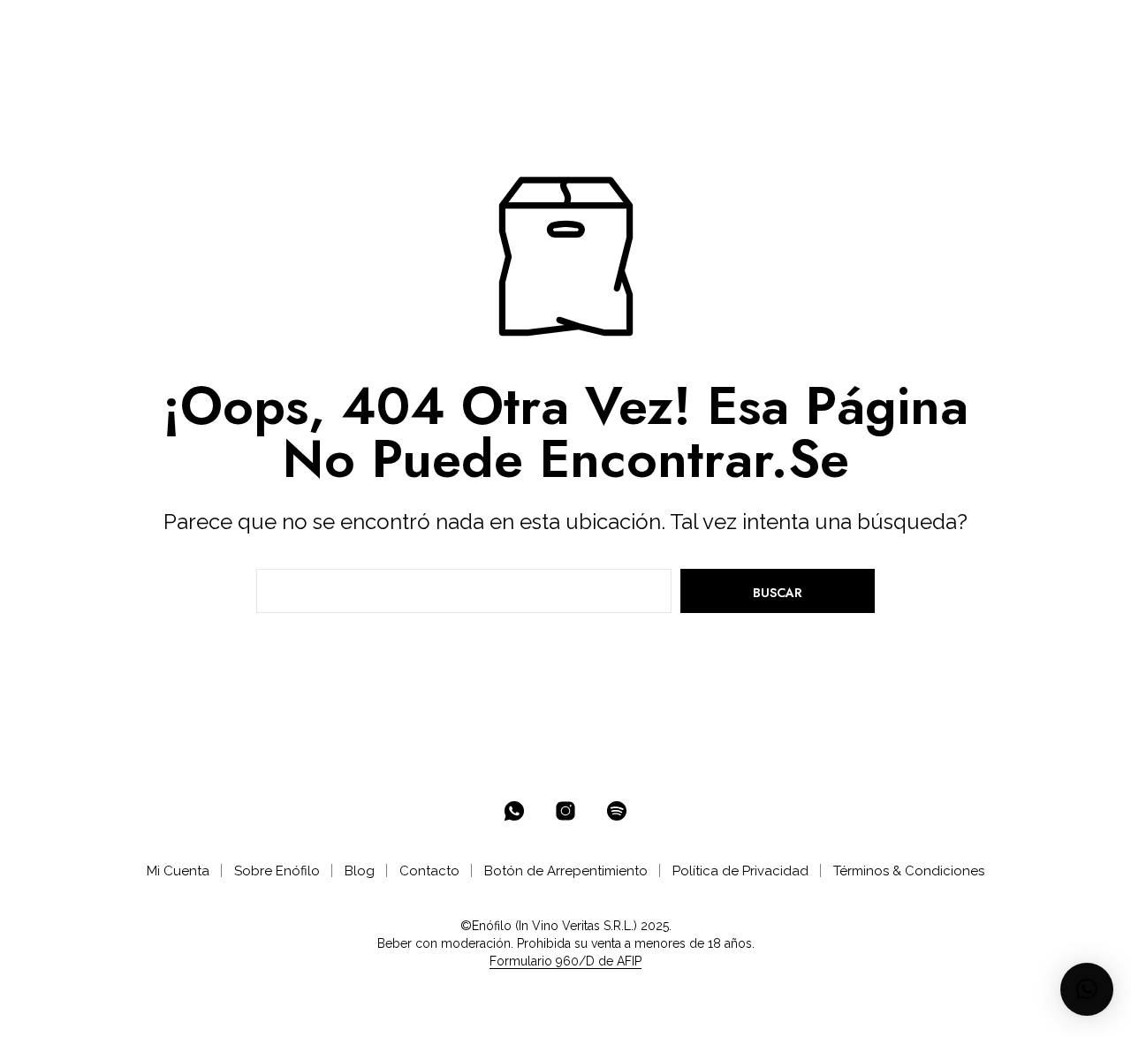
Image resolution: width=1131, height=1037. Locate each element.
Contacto (429, 871)
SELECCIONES (391, 27)
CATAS (558, 27)
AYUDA (625, 27)
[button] (1005, 27)
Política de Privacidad (740, 871)
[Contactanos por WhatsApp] (514, 810)
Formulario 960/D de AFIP (565, 961)
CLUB (485, 27)
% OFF (208, 27)
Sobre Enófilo (277, 871)
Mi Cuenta (178, 871)
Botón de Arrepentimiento (566, 871)
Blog (360, 871)
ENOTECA (283, 27)
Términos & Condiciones (908, 871)
